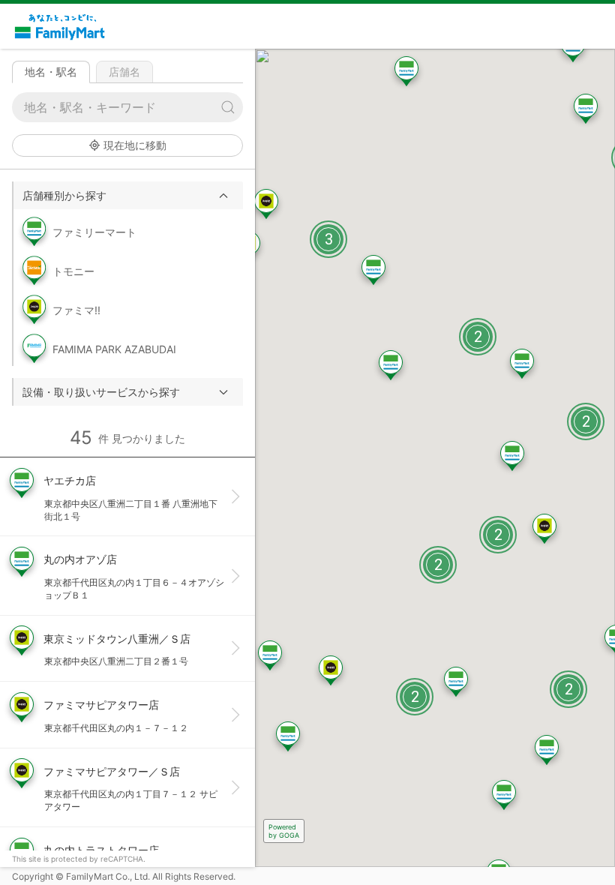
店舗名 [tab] (124, 71)
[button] (128, 195)
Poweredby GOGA (283, 831)
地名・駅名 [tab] (51, 71)
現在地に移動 (135, 145)
